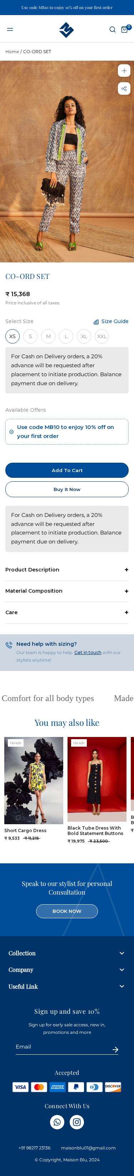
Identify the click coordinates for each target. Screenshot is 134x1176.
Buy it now (67, 489)
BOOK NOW (67, 911)
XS (12, 336)
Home (12, 51)
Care (11, 612)
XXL (101, 336)
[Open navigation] (10, 30)
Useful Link (23, 986)
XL (84, 336)
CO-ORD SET (37, 51)
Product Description (32, 569)
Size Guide (114, 321)
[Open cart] (124, 30)
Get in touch (87, 652)
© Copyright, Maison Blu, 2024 (67, 1159)
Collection (22, 953)
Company (21, 969)
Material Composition (34, 591)
